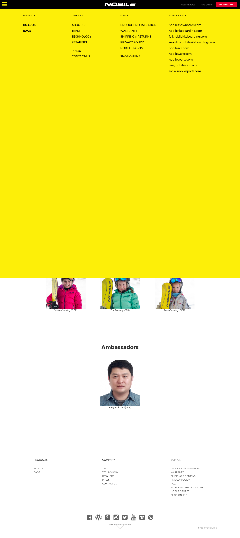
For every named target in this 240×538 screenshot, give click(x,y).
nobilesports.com (181, 59)
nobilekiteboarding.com (185, 30)
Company (77, 15)
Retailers (79, 42)
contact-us (81, 56)
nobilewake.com (180, 53)
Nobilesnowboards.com (187, 487)
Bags (27, 30)
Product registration (138, 25)
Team (76, 30)
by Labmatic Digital (208, 527)
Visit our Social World (120, 524)
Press (76, 50)
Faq (173, 483)
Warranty (128, 30)
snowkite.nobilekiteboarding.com (192, 42)
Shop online (179, 495)
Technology (81, 36)
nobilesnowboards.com (185, 25)
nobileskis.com (179, 48)
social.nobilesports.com (185, 71)
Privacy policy (180, 479)
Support (125, 15)
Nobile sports (131, 48)
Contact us (109, 483)
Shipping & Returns (135, 36)
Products (29, 15)
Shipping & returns (183, 476)
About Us (79, 25)
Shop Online (130, 56)
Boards (29, 25)
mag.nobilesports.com (184, 65)
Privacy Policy (132, 42)
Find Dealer (207, 4)
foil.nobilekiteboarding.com (188, 36)
